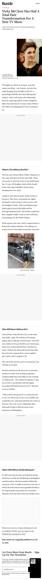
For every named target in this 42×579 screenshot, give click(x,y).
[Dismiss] (38, 560)
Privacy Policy (5, 574)
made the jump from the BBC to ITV (16, 91)
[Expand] (32, 560)
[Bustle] (7, 3)
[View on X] (21, 511)
